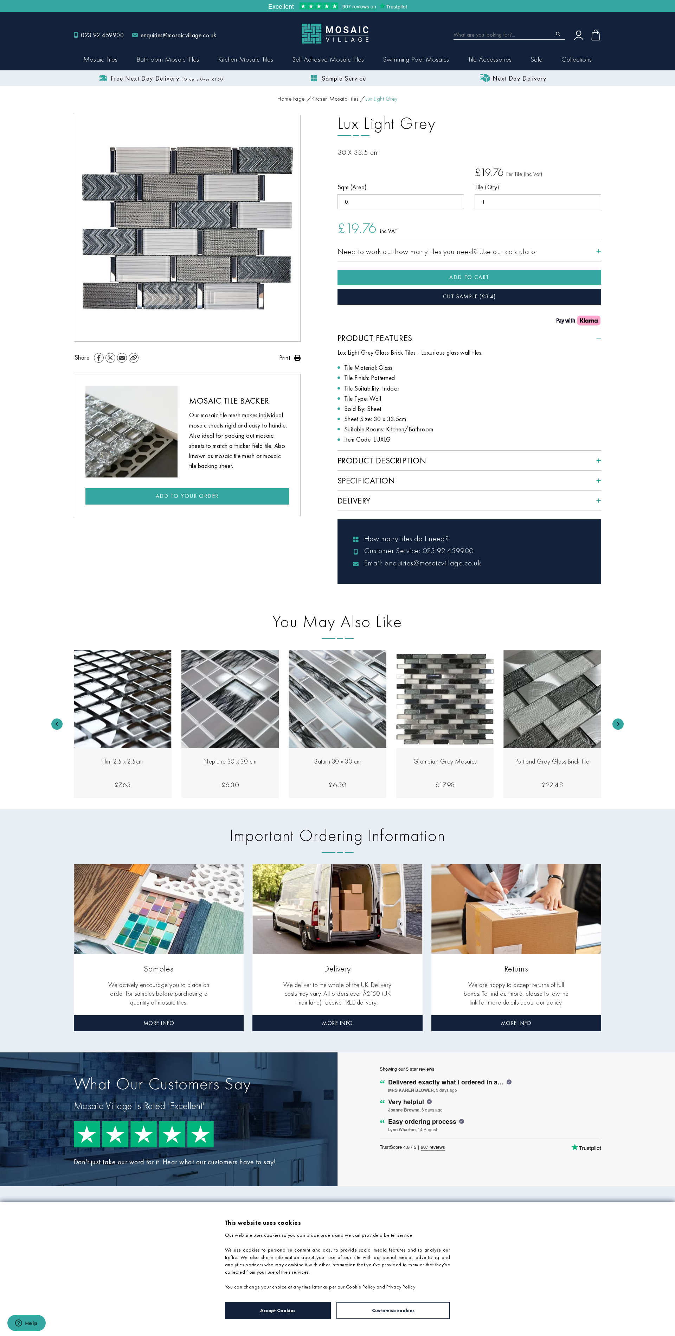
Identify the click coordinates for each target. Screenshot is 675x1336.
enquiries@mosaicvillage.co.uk (178, 35)
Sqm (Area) (352, 187)
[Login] (578, 34)
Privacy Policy (401, 1287)
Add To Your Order (187, 496)
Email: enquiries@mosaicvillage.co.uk (422, 563)
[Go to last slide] (57, 724)
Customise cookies (393, 1310)
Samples (158, 968)
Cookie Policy (360, 1287)
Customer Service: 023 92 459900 (419, 550)
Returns (516, 968)
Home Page (290, 98)
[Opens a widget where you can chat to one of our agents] (26, 1323)
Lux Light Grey (381, 98)
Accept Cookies (277, 1310)
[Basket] (595, 35)
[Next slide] (618, 724)
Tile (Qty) (487, 187)
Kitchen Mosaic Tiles (334, 98)
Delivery (337, 968)
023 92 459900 (102, 35)
